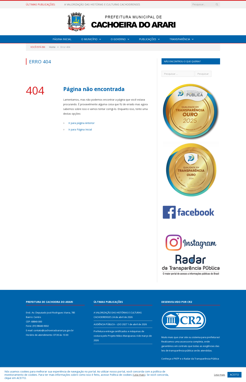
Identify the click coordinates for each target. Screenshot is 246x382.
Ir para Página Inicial (80, 129)
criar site (183, 337)
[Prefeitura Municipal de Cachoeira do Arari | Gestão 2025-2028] (123, 21)
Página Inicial (62, 39)
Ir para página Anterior (81, 123)
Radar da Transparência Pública (201, 358)
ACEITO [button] (234, 374)
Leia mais (139, 374)
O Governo (118, 39)
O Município (89, 39)
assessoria (186, 341)
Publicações (147, 39)
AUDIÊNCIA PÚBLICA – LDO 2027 (84, 4)
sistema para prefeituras (205, 337)
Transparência (179, 39)
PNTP (176, 358)
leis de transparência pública (177, 350)
